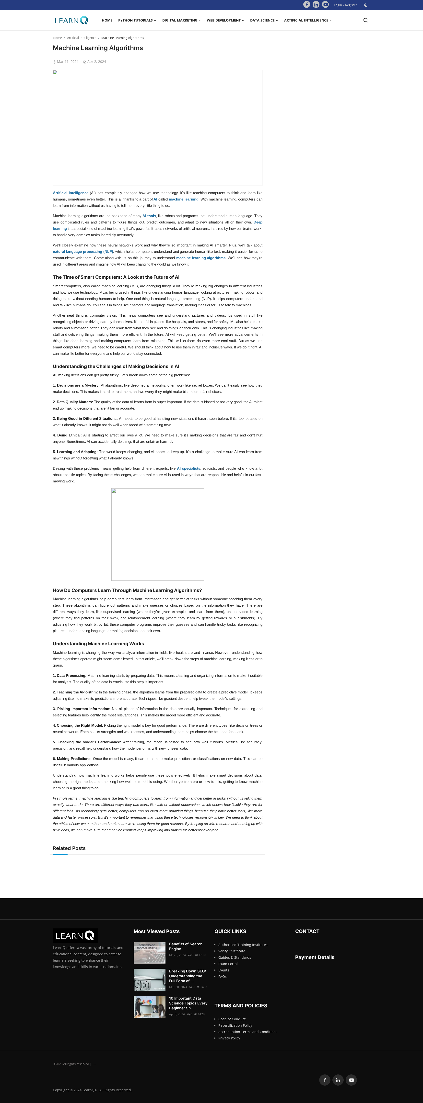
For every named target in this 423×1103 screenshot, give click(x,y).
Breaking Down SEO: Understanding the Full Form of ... (187, 976)
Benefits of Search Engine (185, 946)
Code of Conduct (232, 1019)
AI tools (149, 216)
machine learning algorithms (200, 258)
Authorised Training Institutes (243, 944)
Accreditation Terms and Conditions (247, 1031)
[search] (365, 20)
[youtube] (325, 4)
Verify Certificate (231, 951)
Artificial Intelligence (81, 37)
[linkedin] (316, 4)
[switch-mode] (366, 5)
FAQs (222, 976)
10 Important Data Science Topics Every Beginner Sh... (188, 1003)
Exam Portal (228, 963)
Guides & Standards (234, 957)
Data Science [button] (262, 20)
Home (107, 20)
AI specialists (188, 468)
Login (338, 5)
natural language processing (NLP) (83, 251)
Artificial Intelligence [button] (306, 20)
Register (351, 5)
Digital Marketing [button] (179, 20)
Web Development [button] (224, 20)
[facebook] (306, 4)
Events (223, 970)
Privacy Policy (229, 1038)
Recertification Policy (235, 1025)
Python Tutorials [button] (135, 20)
